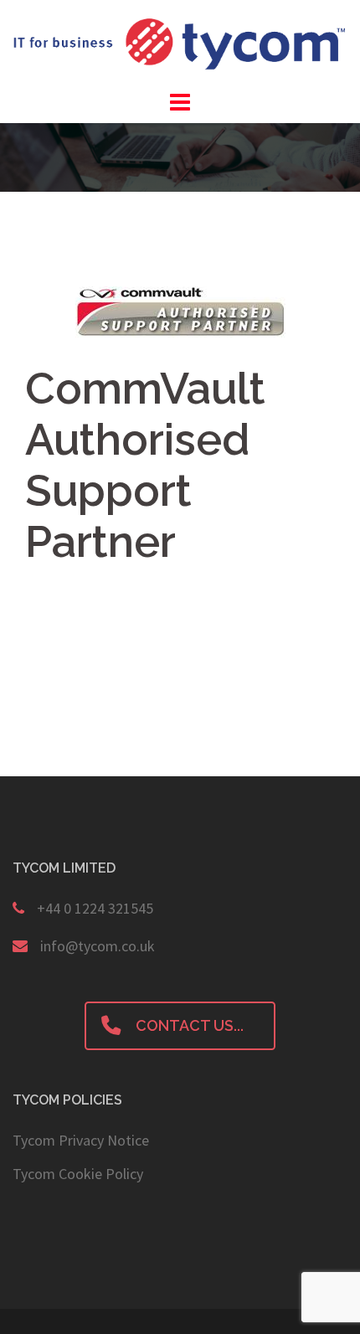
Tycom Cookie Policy (78, 1173)
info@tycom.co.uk (97, 945)
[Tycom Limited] (180, 42)
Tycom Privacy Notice (81, 1140)
